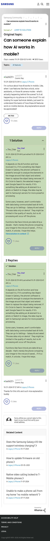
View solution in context (16, 234)
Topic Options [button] (42, 24)
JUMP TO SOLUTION (22, 30)
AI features (17, 65)
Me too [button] (11, 116)
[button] (42, 76)
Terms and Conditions (11, 522)
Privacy (4, 527)
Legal (3, 531)
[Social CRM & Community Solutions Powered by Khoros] (40, 509)
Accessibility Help (9, 518)
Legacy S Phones (28, 82)
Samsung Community (13, 18)
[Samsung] (7, 4)
